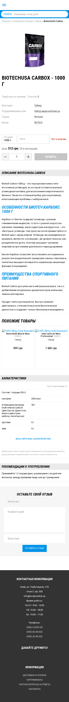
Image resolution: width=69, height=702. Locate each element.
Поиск (8, 14)
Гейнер (38, 105)
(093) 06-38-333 (34, 632)
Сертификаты (35, 679)
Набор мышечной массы (47, 111)
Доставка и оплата (34, 675)
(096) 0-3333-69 (34, 627)
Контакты (35, 689)
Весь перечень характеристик (33, 439)
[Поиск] (64, 14)
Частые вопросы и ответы (34, 684)
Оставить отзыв (34, 548)
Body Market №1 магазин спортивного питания (34, 5)
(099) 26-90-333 (34, 636)
